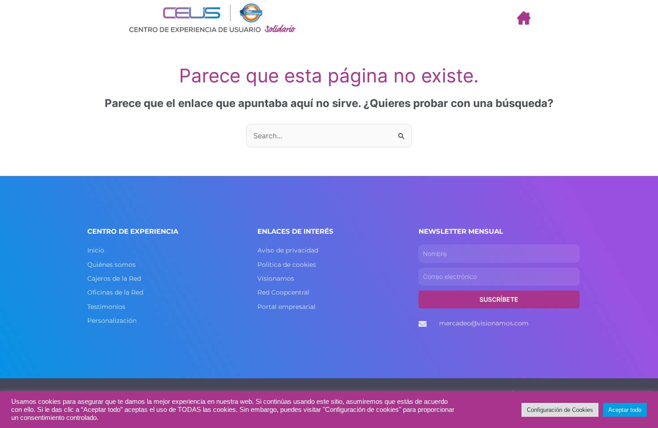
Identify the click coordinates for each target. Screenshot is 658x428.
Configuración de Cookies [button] (560, 410)
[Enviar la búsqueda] (401, 135)
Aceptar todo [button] (624, 410)
